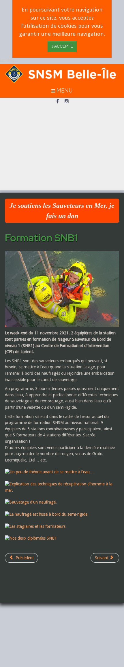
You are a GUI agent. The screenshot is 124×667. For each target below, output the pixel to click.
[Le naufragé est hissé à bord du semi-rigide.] (49, 514)
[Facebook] (57, 102)
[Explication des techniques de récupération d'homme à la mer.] (62, 487)
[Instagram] (67, 102)
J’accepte (62, 46)
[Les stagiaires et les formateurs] (38, 526)
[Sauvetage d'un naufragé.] (34, 502)
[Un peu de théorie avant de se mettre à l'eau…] (52, 472)
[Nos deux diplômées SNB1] (34, 538)
